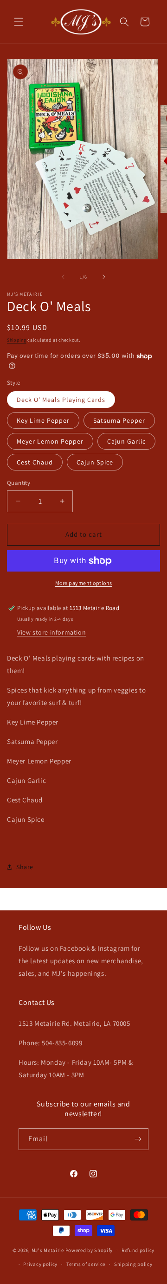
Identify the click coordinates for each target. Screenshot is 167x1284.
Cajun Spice (95, 462)
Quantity (18, 483)
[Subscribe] (138, 1139)
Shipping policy (133, 1264)
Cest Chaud (35, 462)
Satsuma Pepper (119, 420)
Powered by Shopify (89, 1249)
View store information (51, 632)
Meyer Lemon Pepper (50, 441)
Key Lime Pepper (43, 420)
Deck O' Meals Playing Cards (61, 399)
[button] (18, 22)
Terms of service (85, 1264)
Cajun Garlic (126, 441)
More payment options (83, 582)
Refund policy (138, 1250)
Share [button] (24, 867)
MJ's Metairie (48, 1249)
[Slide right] (104, 277)
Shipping (16, 340)
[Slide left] (63, 277)
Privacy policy (40, 1264)
